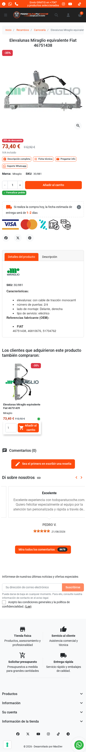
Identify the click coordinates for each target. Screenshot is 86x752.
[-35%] (22, 381)
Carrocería (40, 30)
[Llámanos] (16, 4)
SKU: (29, 173)
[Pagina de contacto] (3, 4)
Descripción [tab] (49, 256)
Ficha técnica (43, 159)
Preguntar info (65, 159)
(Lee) (28, 606)
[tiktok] (79, 4)
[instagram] (63, 4)
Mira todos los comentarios (42, 549)
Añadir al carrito (53, 185)
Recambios (22, 30)
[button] (57, 15)
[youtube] (70, 4)
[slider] (35, 531)
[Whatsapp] (10, 4)
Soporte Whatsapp (16, 166)
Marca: (6, 173)
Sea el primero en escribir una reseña (43, 464)
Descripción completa (16, 159)
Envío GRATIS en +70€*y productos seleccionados (43, 4)
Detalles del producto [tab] (21, 256)
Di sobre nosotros (21, 477)
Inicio (8, 30)
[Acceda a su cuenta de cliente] (68, 15)
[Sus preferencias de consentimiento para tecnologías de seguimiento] (7, 745)
